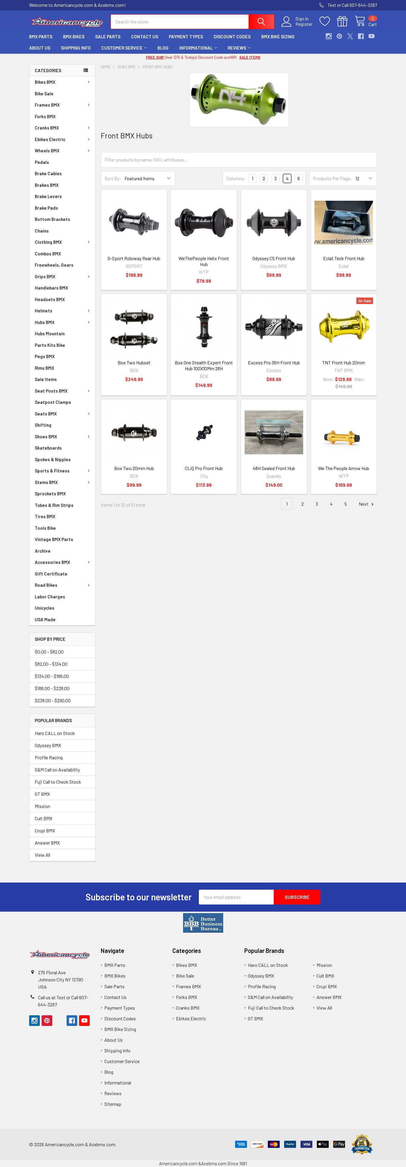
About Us (39, 47)
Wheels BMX (47, 150)
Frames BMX (47, 104)
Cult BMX (43, 818)
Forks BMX (45, 116)
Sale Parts (107, 36)
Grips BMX (45, 276)
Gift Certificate (51, 573)
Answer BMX (47, 842)
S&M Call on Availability (57, 769)
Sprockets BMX (50, 493)
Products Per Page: (332, 178)
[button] (203, 923)
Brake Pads (46, 208)
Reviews (237, 47)
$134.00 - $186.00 (52, 676)
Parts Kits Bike (50, 345)
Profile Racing (49, 757)
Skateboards (48, 447)
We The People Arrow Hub (343, 468)
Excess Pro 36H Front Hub (274, 362)
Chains (42, 230)
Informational (196, 47)
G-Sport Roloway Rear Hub (134, 258)
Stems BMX (46, 482)
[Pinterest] (339, 36)
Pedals (42, 162)
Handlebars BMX (51, 287)
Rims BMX (44, 368)
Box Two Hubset (134, 362)
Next (364, 504)
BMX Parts (40, 36)
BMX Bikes (73, 36)
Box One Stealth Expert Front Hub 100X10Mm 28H (204, 365)
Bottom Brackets (52, 219)
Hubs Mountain (50, 333)
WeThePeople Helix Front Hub (204, 261)
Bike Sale (44, 93)
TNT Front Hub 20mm (343, 362)
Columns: (236, 178)
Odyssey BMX (48, 745)
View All (42, 855)
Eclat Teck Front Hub (343, 258)
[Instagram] (328, 36)
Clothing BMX (48, 242)
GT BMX (42, 794)
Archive (43, 551)
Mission (42, 806)
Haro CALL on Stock (55, 733)
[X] (350, 36)
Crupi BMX (45, 830)
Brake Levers (48, 196)
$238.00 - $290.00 (53, 700)
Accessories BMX (52, 562)
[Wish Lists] (328, 21)
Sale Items (46, 379)
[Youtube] (371, 36)
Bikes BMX (45, 82)
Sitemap (112, 1104)
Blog (163, 47)
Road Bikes (46, 585)
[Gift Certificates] (346, 21)
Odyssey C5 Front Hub (273, 258)
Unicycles (44, 608)
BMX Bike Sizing (278, 36)
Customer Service (122, 47)
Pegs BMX (45, 356)
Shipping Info (76, 47)
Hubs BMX (44, 322)
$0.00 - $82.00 (49, 651)
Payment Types (186, 36)
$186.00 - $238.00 (52, 688)
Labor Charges (50, 596)
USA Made (45, 619)
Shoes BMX (46, 436)
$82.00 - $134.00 (51, 664)
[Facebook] (360, 36)
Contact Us (144, 36)
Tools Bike (45, 528)
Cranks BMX (47, 127)
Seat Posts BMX (51, 390)
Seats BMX (46, 413)
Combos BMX (48, 253)
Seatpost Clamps (53, 402)
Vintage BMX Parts (54, 539)
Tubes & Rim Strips (54, 505)
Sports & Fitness (52, 470)
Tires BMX (45, 516)
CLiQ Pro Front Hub (204, 468)
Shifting (43, 425)
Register (303, 24)
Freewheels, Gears (54, 265)
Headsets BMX (50, 299)
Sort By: (113, 178)
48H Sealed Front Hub (274, 468)
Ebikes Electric (50, 139)
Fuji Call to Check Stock (58, 782)
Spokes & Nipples (53, 459)
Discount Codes (232, 36)
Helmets (43, 310)
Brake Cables (48, 173)
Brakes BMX (47, 185)
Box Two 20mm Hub (134, 468)
